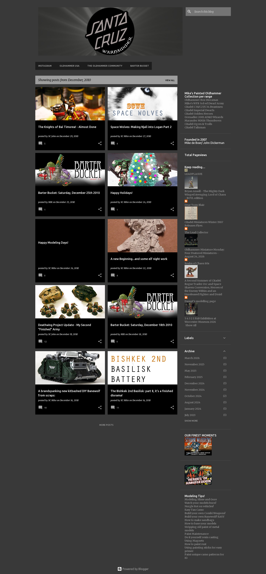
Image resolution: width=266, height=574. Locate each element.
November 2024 (195, 389)
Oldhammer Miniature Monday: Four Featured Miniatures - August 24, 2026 (204, 253)
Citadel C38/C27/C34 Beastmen (204, 106)
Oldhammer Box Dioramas (201, 100)
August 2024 (192, 402)
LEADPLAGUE (193, 174)
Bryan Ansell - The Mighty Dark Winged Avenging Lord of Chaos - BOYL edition (205, 195)
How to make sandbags (199, 520)
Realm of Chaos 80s (197, 263)
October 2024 (193, 396)
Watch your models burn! (200, 502)
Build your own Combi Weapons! (205, 513)
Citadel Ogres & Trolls (198, 124)
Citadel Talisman (195, 127)
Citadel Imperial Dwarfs (199, 110)
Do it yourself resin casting (201, 537)
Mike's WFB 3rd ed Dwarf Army (204, 103)
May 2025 (191, 370)
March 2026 (192, 358)
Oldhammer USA (69, 66)
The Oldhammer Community (104, 66)
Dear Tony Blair (194, 205)
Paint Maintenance (197, 533)
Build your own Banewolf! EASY (204, 516)
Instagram (45, 66)
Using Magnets (194, 540)
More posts (106, 425)
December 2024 (194, 383)
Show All (190, 325)
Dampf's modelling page (200, 301)
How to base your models (200, 523)
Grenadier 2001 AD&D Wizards (204, 117)
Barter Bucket (139, 66)
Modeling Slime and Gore (201, 499)
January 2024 (193, 408)
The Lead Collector (196, 232)
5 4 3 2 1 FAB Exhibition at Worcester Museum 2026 (200, 320)
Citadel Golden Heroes (199, 113)
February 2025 (194, 377)
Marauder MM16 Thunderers (203, 120)
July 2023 (190, 415)
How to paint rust (195, 544)
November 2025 (194, 364)
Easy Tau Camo (194, 509)
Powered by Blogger (135, 569)
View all (170, 80)
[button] (100, 143)
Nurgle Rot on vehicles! (199, 506)
